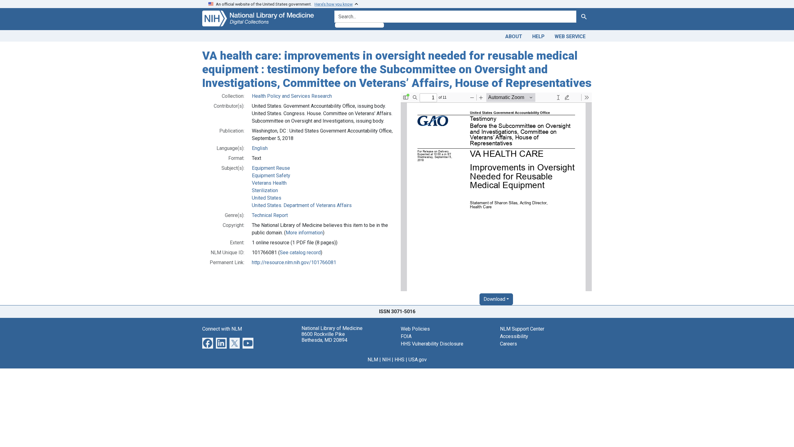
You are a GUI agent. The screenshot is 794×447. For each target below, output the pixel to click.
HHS (399, 360)
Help (538, 36)
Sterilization (265, 190)
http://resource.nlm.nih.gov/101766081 (294, 262)
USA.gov (417, 360)
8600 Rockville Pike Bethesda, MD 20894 (324, 337)
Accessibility (514, 336)
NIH (386, 360)
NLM (373, 360)
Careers (508, 344)
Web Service (570, 36)
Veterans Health (269, 183)
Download (494, 299)
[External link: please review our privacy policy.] (207, 343)
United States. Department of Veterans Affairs (302, 205)
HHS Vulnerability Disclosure (432, 344)
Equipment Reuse (271, 168)
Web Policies (415, 329)
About (513, 36)
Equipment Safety (271, 175)
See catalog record (300, 252)
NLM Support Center (522, 329)
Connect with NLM (222, 329)
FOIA (406, 336)
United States (266, 198)
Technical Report (270, 215)
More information (304, 233)
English (260, 148)
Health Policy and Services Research (292, 96)
